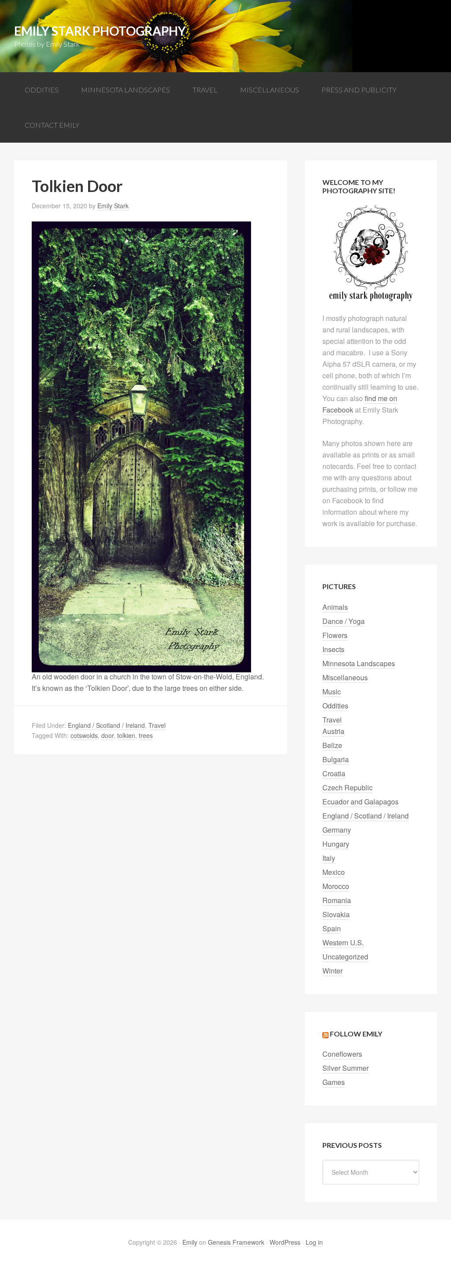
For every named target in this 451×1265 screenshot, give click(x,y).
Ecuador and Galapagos (360, 802)
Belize (332, 745)
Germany (336, 830)
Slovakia (336, 914)
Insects (333, 649)
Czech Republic (347, 787)
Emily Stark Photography (100, 30)
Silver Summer (345, 1068)
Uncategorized (345, 957)
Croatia (333, 773)
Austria (333, 731)
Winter (332, 971)
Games (333, 1082)
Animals (335, 607)
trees (146, 735)
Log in (314, 1242)
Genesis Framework (236, 1242)
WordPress (285, 1242)
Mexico (333, 872)
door (107, 735)
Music (331, 691)
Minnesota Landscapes (358, 663)
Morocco (335, 886)
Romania (336, 900)
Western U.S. (343, 942)
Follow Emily (356, 1033)
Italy (328, 858)
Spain (331, 928)
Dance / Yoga (343, 621)
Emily (189, 1242)
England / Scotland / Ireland (106, 725)
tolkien (126, 735)
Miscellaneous (345, 677)
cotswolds (84, 735)
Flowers (334, 635)
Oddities (335, 706)
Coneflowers (342, 1054)
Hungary (335, 844)
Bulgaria (335, 759)
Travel (157, 725)
